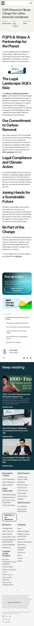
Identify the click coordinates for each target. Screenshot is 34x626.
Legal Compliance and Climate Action (16, 332)
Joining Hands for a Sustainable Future (16, 337)
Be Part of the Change (13, 342)
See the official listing (14, 602)
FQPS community (8, 152)
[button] (31, 3)
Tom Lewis (13, 350)
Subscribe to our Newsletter (17, 290)
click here (18, 256)
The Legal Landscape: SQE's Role (17, 323)
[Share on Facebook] (31, 358)
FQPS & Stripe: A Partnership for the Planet (17, 318)
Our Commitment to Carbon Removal (18, 327)
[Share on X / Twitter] (27, 358)
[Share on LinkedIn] (24, 358)
